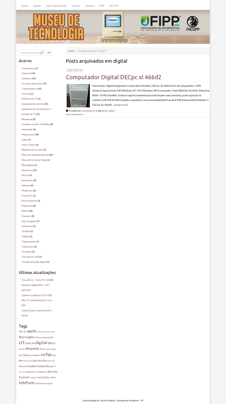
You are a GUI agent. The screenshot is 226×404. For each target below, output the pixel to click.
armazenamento (43, 332)
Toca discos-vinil (30, 256)
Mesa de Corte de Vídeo (34, 159)
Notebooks (27, 180)
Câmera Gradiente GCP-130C (37, 295)
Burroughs (26, 337)
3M (20, 331)
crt (22, 342)
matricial (51, 361)
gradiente (36, 355)
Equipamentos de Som (33, 103)
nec (24, 372)
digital (111, 111)
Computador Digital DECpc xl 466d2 (113, 77)
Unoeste (89, 5)
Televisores (28, 246)
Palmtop (26, 185)
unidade (39, 383)
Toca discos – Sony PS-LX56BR (38, 279)
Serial (40, 377)
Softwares (27, 226)
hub (54, 355)
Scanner (24, 377)
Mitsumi (23, 366)
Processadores (29, 200)
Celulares (26, 78)
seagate (33, 377)
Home (71, 50)
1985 (25, 332)
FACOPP (114, 5)
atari (53, 332)
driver (42, 349)
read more (121, 104)
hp (48, 354)
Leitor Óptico (28, 144)
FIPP (101, 5)
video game (48, 383)
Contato (76, 5)
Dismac (22, 349)
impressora (28, 361)
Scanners (26, 216)
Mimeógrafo (28, 165)
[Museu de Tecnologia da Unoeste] (113, 26)
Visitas (24, 5)
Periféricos (27, 190)
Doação (37, 5)
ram (49, 371)
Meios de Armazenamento (35, 154)
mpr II (53, 366)
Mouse (25, 175)
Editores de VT (29, 98)
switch (52, 377)
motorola (43, 366)
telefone (26, 382)
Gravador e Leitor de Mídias (36, 124)
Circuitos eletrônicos (32, 83)
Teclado (26, 231)
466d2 (105, 111)
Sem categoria (29, 221)
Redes (25, 210)
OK (49, 52)
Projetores (27, 205)
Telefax (25, 236)
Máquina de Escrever (32, 149)
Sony (46, 377)
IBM (21, 360)
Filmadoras (27, 119)
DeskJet (30, 343)
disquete (32, 348)
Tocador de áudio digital (34, 261)
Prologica (41, 371)
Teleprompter (29, 241)
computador (47, 337)
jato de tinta (40, 360)
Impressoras (28, 134)
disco (51, 343)
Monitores (27, 170)
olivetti (29, 371)
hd (43, 355)
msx (20, 372)
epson (48, 349)
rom (54, 371)
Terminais (27, 251)
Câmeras (26, 73)
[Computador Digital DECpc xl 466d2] (78, 95)
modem (32, 366)
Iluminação (27, 129)
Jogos (25, 139)
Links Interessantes (56, 5)
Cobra (37, 337)
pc (35, 372)
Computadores (88, 111)
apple (31, 331)
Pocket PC (27, 195)
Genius (27, 355)
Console (26, 93)
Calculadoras (28, 68)
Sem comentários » (75, 114)
